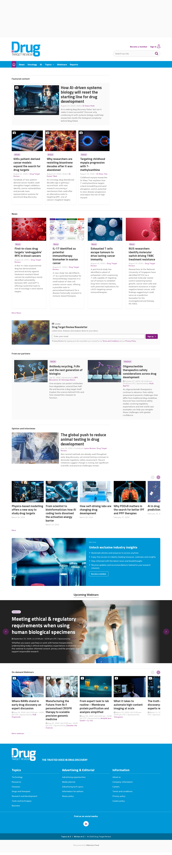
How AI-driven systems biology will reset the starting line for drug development (81, 94)
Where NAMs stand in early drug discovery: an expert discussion (26, 704)
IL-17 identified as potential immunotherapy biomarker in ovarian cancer (65, 255)
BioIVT (73, 639)
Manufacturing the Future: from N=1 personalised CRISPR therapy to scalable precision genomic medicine (59, 710)
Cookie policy (118, 801)
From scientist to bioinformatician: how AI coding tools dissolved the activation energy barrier (61, 513)
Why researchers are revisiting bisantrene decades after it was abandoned (60, 164)
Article (17, 154)
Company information (122, 782)
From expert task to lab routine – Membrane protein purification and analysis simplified (94, 706)
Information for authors (72, 791)
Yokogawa (118, 717)
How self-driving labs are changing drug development (95, 510)
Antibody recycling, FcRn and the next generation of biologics (65, 370)
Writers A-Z (79, 836)
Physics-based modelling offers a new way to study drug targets (27, 510)
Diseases (16, 786)
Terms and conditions (122, 791)
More (14, 530)
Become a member (138, 46)
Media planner (68, 782)
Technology (17, 777)
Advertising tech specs (72, 786)
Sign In (153, 46)
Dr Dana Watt (88, 106)
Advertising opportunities (74, 777)
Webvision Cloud (92, 845)
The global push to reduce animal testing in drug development (83, 439)
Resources (16, 782)
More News (16, 313)
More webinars (18, 733)
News (18, 244)
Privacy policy (118, 796)
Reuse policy (68, 796)
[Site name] (26, 55)
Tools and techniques (21, 801)
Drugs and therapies (21, 791)
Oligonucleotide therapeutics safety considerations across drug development (139, 371)
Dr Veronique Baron (67, 380)
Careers (115, 786)
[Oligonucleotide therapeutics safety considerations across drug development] (88, 658)
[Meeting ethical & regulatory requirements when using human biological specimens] (83, 658)
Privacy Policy (130, 341)
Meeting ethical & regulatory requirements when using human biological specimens (44, 625)
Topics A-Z (66, 836)
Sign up (150, 336)
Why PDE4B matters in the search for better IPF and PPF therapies (129, 510)
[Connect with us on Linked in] (86, 823)
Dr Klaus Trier (102, 174)
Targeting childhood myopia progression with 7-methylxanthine (92, 164)
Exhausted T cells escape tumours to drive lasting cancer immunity (103, 254)
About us (116, 777)
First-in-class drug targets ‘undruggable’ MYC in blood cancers (28, 252)
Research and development (24, 796)
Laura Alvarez (90, 448)
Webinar (127, 361)
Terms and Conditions (110, 341)
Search (157, 53)
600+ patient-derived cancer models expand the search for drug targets (26, 164)
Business (16, 805)
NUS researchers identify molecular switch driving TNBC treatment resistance (142, 254)
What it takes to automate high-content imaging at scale (128, 704)
